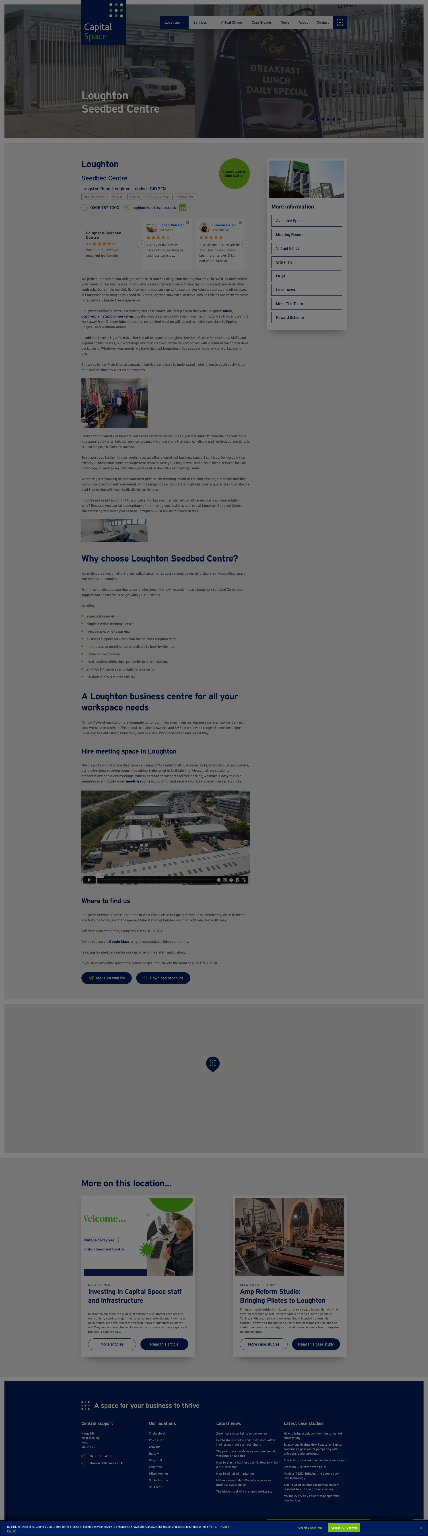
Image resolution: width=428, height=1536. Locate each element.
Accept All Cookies (344, 1527)
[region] (214, 1528)
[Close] (421, 1528)
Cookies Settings (310, 1527)
